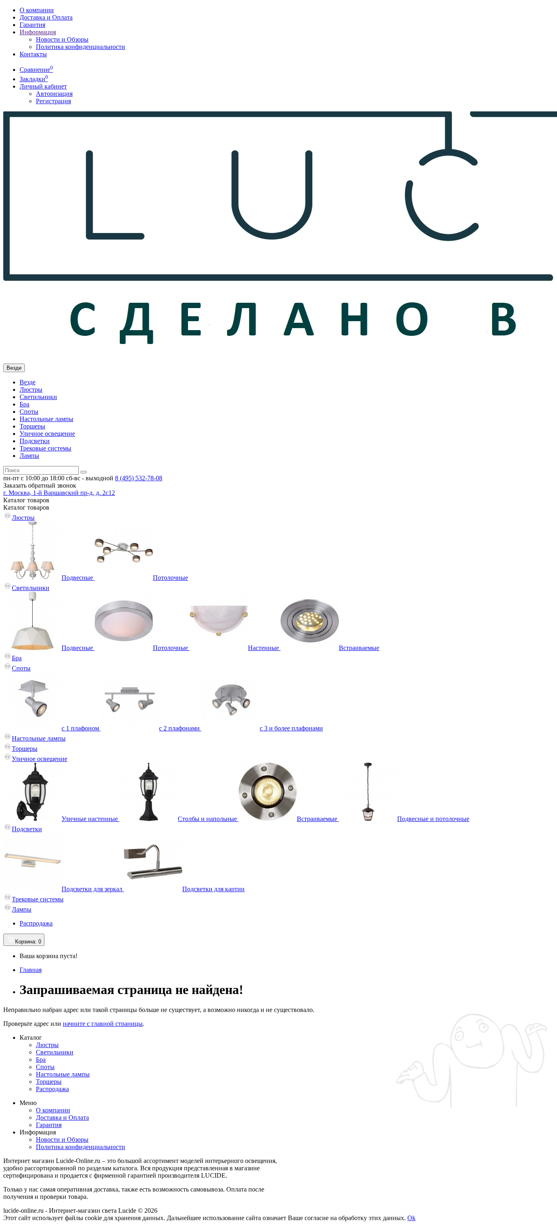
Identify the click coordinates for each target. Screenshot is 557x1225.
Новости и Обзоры (62, 39)
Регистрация (53, 101)
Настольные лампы (46, 418)
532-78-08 (138, 478)
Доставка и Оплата (46, 17)
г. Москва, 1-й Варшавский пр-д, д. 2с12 (59, 492)
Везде (27, 382)
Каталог (26, 507)
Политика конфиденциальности (80, 46)
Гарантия (32, 24)
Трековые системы (45, 448)
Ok (411, 1217)
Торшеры (32, 426)
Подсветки (35, 440)
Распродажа (36, 923)
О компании (37, 10)
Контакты (33, 54)
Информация (38, 32)
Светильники (38, 396)
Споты (29, 411)
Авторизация (54, 93)
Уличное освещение (47, 433)
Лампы (29, 455)
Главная (31, 969)
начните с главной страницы (103, 1023)
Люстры (31, 389)
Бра (24, 404)
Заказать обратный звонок (39, 485)
